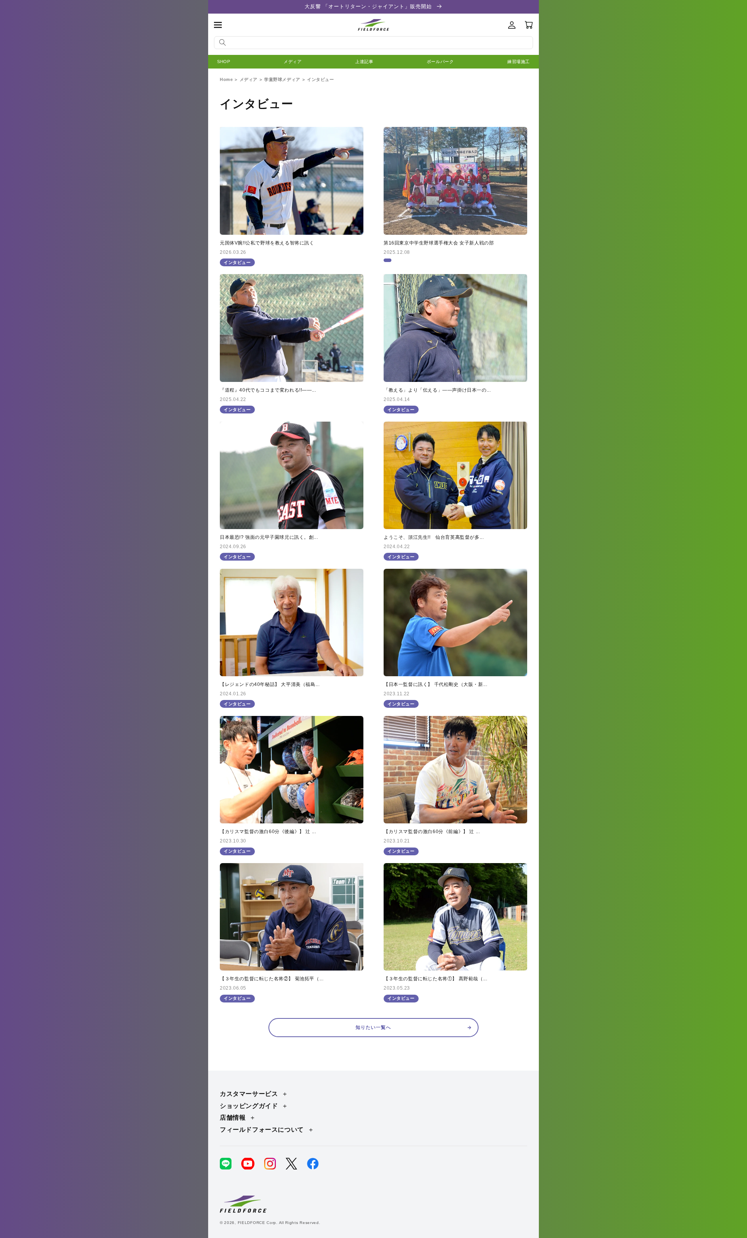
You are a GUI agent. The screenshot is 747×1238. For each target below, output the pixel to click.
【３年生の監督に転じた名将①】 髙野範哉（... (435, 978)
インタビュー (320, 79)
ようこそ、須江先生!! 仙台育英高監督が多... (434, 537)
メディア (293, 61)
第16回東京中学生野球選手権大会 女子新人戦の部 (439, 243)
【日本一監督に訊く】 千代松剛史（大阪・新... (435, 684)
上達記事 (364, 61)
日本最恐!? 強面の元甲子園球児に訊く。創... (269, 537)
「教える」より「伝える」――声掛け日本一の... (437, 390)
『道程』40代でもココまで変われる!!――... (268, 390)
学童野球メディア (282, 79)
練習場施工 (518, 61)
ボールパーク (440, 61)
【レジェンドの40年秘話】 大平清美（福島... (269, 684)
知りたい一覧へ (373, 1027)
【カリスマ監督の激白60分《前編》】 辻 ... (432, 831)
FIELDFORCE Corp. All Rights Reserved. (279, 1222)
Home (226, 79)
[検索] (222, 42)
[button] (217, 24)
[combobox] (373, 42)
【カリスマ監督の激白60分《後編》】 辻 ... (268, 831)
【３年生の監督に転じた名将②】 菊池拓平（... (271, 978)
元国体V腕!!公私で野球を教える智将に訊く (267, 243)
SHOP (223, 61)
